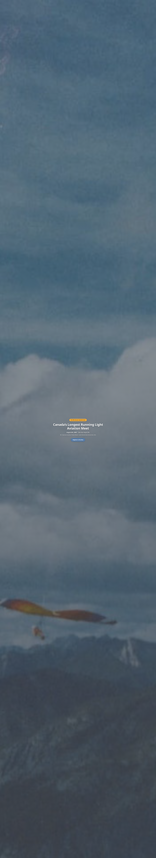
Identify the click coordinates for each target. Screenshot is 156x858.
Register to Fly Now (78, 439)
